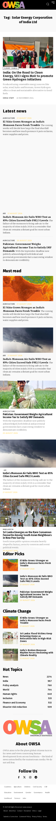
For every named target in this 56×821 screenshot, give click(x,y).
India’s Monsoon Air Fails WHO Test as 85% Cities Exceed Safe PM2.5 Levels (28, 475)
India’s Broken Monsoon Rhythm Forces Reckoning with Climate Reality (36, 653)
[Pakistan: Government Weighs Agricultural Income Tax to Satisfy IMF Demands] (28, 395)
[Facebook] (19, 777)
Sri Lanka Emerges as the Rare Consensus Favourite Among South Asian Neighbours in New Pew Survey (27, 535)
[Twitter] (24, 777)
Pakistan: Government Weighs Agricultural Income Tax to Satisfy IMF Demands (27, 247)
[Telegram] (36, 777)
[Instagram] (30, 777)
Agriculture (9, 118)
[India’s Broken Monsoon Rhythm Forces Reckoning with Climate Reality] (10, 655)
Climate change (11, 68)
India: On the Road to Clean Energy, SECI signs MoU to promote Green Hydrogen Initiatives (28, 76)
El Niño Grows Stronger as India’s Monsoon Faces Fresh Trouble (35, 563)
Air (4, 213)
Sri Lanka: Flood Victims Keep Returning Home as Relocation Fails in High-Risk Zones (36, 637)
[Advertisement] (28, 171)
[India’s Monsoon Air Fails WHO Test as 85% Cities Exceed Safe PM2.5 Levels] (28, 340)
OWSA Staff (8, 98)
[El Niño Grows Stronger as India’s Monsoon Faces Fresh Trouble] (28, 288)
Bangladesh (8, 529)
